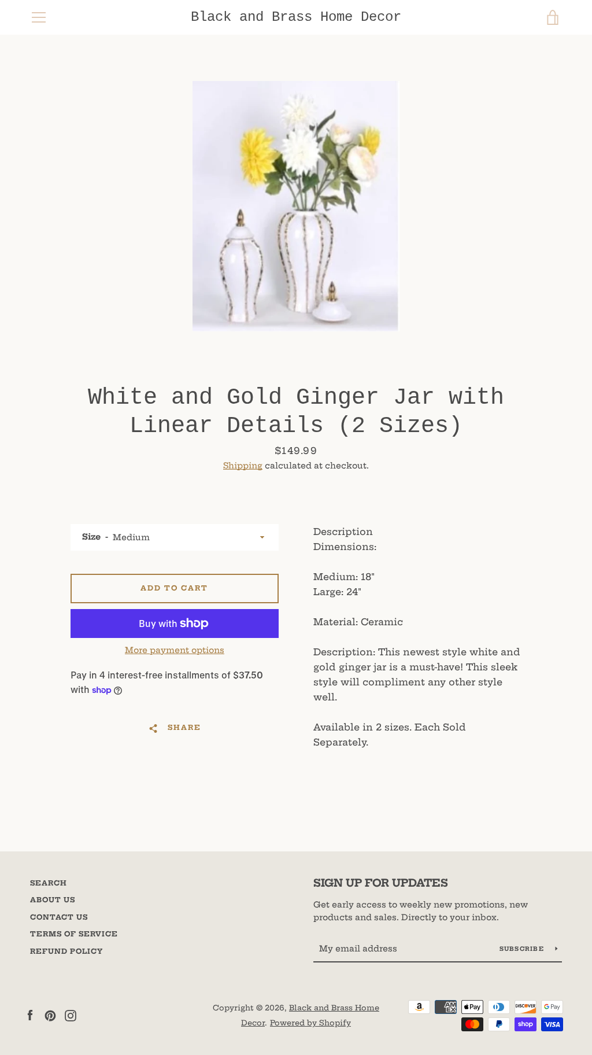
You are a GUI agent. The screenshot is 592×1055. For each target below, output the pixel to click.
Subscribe (523, 949)
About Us (52, 899)
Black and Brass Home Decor (296, 17)
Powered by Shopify (310, 1022)
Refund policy (66, 951)
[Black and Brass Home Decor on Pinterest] (50, 1014)
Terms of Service (74, 933)
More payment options (174, 650)
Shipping (242, 465)
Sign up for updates (380, 883)
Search (48, 883)
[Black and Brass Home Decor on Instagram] (70, 1014)
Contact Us (59, 917)
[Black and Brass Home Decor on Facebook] (30, 1014)
